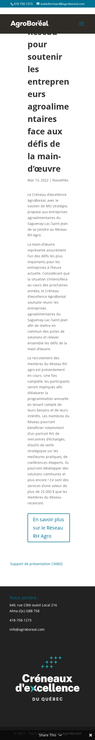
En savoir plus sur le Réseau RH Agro (48, 527)
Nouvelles (60, 180)
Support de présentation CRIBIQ (36, 563)
